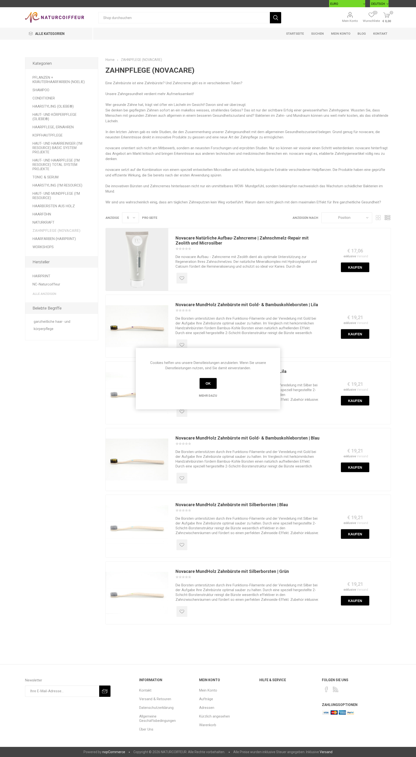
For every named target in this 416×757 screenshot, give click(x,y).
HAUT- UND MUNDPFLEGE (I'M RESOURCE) (56, 195)
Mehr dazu (208, 395)
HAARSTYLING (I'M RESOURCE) (57, 185)
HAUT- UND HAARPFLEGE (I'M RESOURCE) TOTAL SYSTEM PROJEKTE (56, 164)
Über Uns (146, 729)
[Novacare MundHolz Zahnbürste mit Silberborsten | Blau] (137, 526)
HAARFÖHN (41, 214)
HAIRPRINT (41, 276)
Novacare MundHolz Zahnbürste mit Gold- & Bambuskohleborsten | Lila (247, 304)
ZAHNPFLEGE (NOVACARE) (56, 230)
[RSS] (335, 689)
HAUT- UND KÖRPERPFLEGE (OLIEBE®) (54, 116)
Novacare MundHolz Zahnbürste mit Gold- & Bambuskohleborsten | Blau (247, 437)
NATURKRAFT (43, 222)
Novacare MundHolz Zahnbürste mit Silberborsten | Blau (232, 504)
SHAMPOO (40, 90)
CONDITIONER (43, 98)
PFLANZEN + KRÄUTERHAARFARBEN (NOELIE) (58, 79)
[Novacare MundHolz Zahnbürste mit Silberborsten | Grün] (137, 593)
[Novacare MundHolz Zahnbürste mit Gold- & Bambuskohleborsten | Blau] (137, 459)
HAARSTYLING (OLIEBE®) (53, 106)
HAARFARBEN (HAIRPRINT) (54, 239)
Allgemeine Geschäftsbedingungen (157, 718)
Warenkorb (207, 725)
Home (110, 60)
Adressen (206, 707)
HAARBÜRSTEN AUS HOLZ (53, 206)
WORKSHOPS (43, 247)
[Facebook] (326, 689)
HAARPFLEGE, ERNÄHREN (53, 127)
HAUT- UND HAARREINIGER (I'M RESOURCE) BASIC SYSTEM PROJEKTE (57, 147)
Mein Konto (350, 21)
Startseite (295, 33)
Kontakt (380, 33)
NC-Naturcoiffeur (46, 284)
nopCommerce (113, 752)
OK (208, 383)
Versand (362, 256)
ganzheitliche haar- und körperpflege (52, 325)
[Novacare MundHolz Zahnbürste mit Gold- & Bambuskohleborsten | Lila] (137, 326)
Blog (362, 33)
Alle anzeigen (44, 294)
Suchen (317, 33)
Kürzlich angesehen (214, 716)
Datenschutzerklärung (156, 707)
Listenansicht (387, 217)
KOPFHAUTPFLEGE (47, 135)
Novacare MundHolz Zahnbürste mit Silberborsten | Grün (232, 571)
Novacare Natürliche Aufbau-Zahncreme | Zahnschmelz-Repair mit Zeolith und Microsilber (242, 240)
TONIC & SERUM (45, 177)
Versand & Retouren (155, 699)
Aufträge (206, 699)
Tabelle (378, 217)
